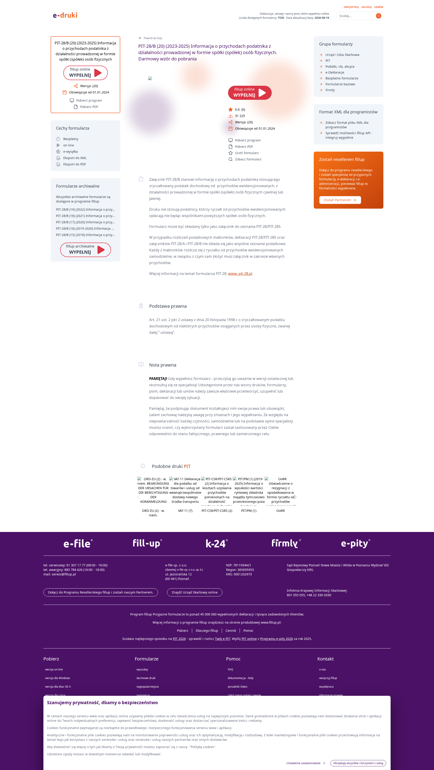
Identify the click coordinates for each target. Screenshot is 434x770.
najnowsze (143, 695)
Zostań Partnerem (337, 200)
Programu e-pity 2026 (276, 639)
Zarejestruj (351, 7)
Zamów (378, 7)
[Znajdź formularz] (378, 16)
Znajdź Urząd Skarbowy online (195, 592)
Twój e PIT (222, 639)
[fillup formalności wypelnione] (147, 543)
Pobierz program (248, 140)
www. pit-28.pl (240, 273)
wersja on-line (54, 669)
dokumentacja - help (240, 678)
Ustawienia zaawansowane (303, 763)
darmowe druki (146, 678)
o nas (322, 669)
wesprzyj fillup (328, 678)
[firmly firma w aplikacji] (286, 543)
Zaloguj (366, 7)
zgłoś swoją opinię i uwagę (244, 695)
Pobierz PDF (244, 146)
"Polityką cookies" (202, 747)
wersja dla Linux (55, 695)
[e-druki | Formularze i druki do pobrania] (65, 14)
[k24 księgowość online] (217, 543)
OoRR (280, 510)
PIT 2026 (179, 639)
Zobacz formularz (248, 159)
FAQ (230, 669)
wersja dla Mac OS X (58, 687)
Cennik (231, 630)
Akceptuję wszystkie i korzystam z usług (358, 763)
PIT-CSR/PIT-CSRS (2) (217, 510)
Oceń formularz (247, 153)
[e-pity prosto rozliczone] (356, 543)
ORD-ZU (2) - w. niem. (153, 512)
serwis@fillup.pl (64, 574)
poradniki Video (237, 687)
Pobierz (182, 630)
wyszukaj (142, 669)
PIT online (249, 639)
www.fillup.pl (271, 622)
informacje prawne (331, 695)
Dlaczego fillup (207, 630)
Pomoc (248, 630)
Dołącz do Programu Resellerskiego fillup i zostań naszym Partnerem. (100, 592)
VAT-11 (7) (185, 510)
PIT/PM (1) (248, 510)
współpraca (326, 687)
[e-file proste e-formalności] (78, 543)
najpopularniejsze (148, 687)
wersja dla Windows (57, 678)
